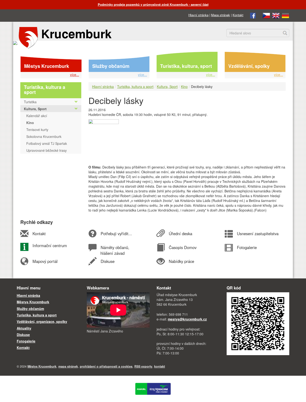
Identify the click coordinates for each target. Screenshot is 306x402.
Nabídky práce (181, 261)
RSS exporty (143, 366)
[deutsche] (285, 15)
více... (74, 74)
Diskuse (107, 261)
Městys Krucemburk (46, 66)
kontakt (159, 366)
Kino (184, 86)
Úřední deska (180, 233)
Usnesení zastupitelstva (257, 233)
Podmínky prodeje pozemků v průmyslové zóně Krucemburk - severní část (153, 4)
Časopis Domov (182, 247)
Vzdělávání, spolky (249, 66)
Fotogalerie (247, 247)
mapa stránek (68, 366)
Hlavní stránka (198, 15)
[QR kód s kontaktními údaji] (258, 323)
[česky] (266, 15)
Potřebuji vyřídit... (116, 233)
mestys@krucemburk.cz (187, 319)
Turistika (30, 101)
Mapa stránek (220, 15)
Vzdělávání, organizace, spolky (42, 321)
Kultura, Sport (167, 86)
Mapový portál (45, 261)
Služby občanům (110, 66)
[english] (276, 15)
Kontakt (238, 15)
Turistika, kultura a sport (135, 86)
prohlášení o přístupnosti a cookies (106, 366)
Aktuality (24, 328)
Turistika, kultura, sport (186, 66)
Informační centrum (50, 245)
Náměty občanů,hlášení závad (114, 250)
